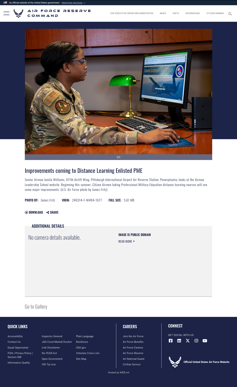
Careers (130, 326)
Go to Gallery (36, 306)
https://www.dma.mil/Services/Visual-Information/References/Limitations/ (159, 268)
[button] (74, 3)
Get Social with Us (181, 335)
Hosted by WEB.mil (118, 372)
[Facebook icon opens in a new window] (170, 340)
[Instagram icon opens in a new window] (196, 340)
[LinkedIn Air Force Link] (179, 340)
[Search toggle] (231, 13)
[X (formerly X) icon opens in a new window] (187, 340)
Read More (125, 241)
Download (35, 212)
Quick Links (17, 326)
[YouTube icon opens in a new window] (204, 340)
